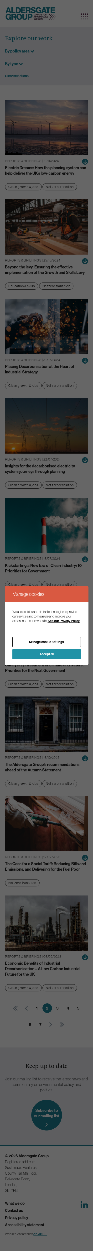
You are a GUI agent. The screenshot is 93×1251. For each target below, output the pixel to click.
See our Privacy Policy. (64, 621)
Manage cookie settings (46, 642)
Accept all (47, 654)
